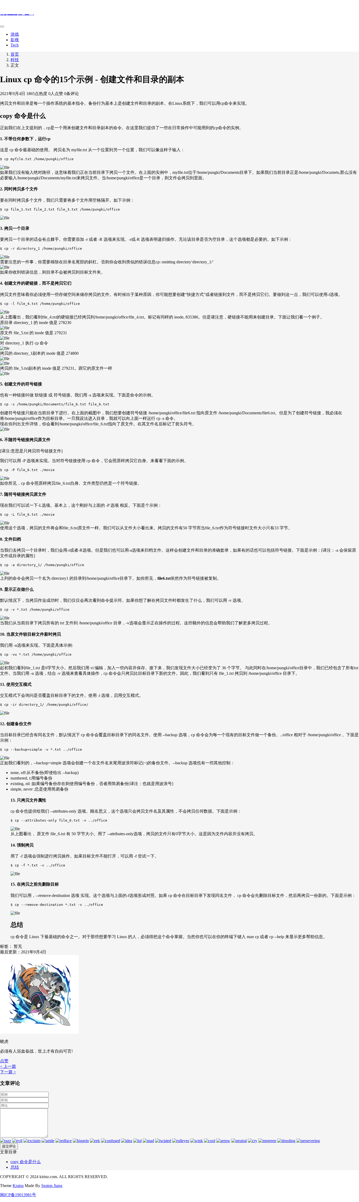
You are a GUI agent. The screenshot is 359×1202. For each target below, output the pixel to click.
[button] (4, 1061)
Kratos (18, 1185)
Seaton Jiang (51, 1185)
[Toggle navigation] (2, 26)
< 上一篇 (8, 1066)
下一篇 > (8, 1072)
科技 (15, 60)
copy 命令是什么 (26, 1161)
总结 (15, 1167)
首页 (15, 54)
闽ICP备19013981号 (18, 1195)
